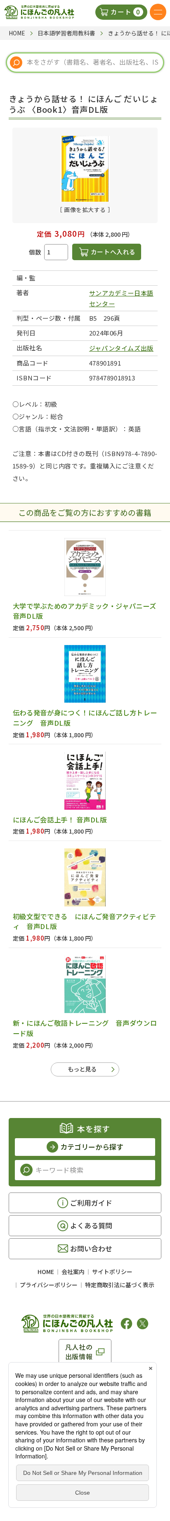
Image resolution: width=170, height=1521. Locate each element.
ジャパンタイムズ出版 (121, 348)
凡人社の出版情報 (79, 1351)
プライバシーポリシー (49, 1285)
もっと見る (82, 1068)
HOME (46, 1271)
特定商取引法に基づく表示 (119, 1285)
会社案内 (73, 1271)
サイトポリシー (112, 1271)
